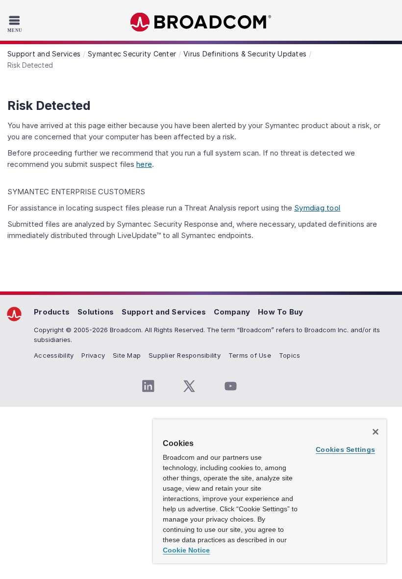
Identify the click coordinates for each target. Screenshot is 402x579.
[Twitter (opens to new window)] (189, 386)
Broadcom (201, 22)
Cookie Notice (186, 550)
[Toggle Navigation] (16, 23)
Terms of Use (249, 355)
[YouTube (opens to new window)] (230, 386)
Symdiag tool (317, 207)
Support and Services (164, 311)
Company (232, 311)
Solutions (95, 311)
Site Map (127, 355)
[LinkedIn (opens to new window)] (148, 386)
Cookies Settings (345, 449)
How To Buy (280, 311)
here (144, 164)
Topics (290, 355)
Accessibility (54, 355)
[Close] (375, 432)
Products (52, 311)
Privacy (93, 355)
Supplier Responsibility (185, 355)
